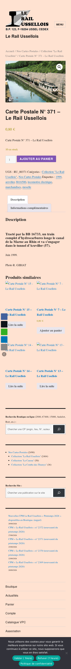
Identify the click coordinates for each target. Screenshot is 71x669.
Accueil (9, 51)
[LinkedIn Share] (4, 339)
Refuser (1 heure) (48, 658)
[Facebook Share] (4, 316)
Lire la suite (15, 325)
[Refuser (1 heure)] (66, 653)
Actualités (11, 595)
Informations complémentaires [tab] (29, 208)
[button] (59, 67)
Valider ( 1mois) (23, 658)
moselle (26, 187)
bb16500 (21, 182)
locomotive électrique (40, 182)
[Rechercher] (59, 493)
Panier (9, 604)
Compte (10, 613)
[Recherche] (59, 429)
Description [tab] (18, 199)
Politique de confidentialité (36, 663)
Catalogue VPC (15, 622)
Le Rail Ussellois (22, 36)
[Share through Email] (4, 347)
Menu (60, 24)
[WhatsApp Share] (4, 332)
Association (13, 631)
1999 (59, 177)
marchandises (13, 187)
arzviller (10, 182)
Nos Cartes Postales (27, 51)
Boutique (11, 586)
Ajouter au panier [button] (51, 330)
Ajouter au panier (36, 159)
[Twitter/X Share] (4, 324)
